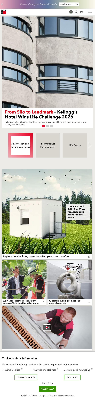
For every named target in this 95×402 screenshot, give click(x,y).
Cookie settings (26, 377)
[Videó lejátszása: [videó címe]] (47, 327)
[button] (43, 125)
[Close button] (2, 4)
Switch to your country (69, 4)
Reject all (72, 377)
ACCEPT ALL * (47, 389)
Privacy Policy (47, 383)
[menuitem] (71, 12)
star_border (89, 256)
